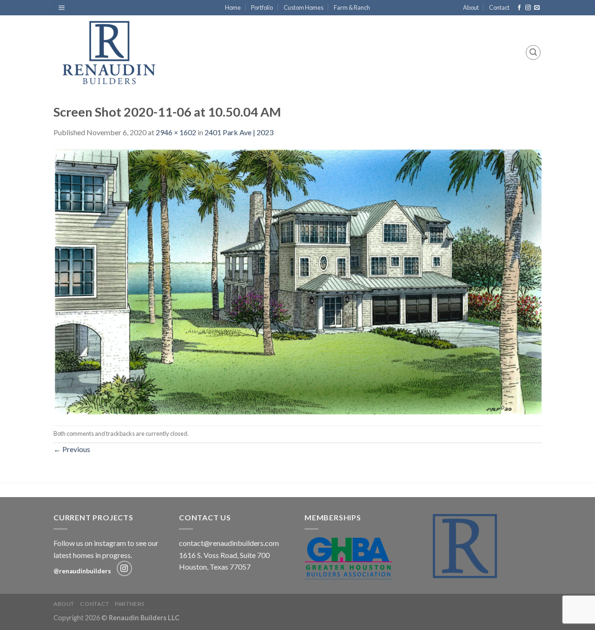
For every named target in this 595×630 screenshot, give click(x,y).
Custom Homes (304, 7)
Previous (71, 449)
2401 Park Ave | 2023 (239, 132)
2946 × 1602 (176, 132)
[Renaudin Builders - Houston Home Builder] (115, 52)
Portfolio (262, 7)
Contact (499, 7)
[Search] (533, 52)
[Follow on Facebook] (519, 8)
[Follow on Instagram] (528, 8)
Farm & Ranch (352, 7)
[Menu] (62, 7)
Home (233, 7)
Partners (130, 603)
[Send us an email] (537, 8)
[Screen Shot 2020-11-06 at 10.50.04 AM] (297, 280)
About (471, 7)
